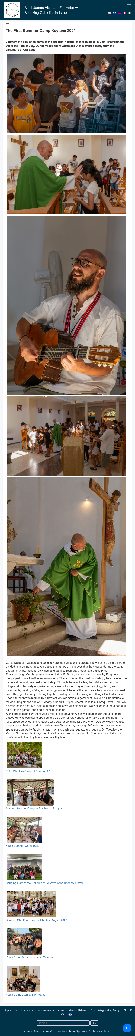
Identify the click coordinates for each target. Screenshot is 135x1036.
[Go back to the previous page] (127, 1028)
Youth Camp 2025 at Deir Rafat (25, 995)
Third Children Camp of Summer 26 (28, 771)
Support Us (11, 1010)
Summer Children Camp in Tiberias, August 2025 (36, 920)
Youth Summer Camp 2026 (23, 846)
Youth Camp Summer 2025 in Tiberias (29, 957)
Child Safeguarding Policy (105, 1010)
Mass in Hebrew (78, 1010)
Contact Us (27, 1010)
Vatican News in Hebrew (51, 1010)
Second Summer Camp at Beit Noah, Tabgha (34, 808)
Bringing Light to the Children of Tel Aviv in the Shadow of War (44, 883)
